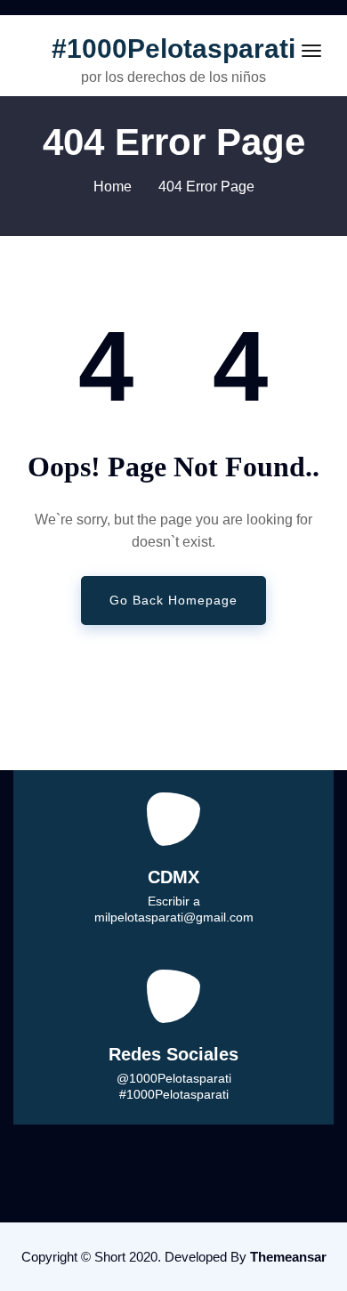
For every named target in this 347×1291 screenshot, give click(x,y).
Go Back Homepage (173, 600)
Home (112, 186)
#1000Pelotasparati (173, 48)
